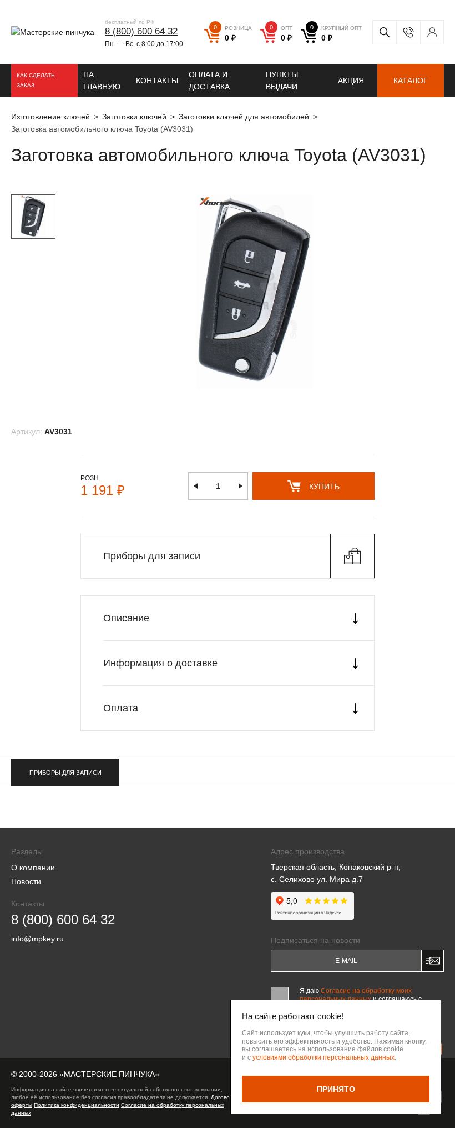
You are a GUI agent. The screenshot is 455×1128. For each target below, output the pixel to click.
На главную (101, 80)
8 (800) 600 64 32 (141, 31)
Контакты (157, 80)
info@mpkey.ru (37, 938)
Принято (336, 1089)
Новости (26, 881)
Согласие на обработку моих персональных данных (356, 994)
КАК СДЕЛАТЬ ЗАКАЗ (36, 80)
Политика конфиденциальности (76, 1105)
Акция (351, 80)
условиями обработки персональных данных (323, 1057)
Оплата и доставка (209, 80)
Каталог (410, 80)
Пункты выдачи (282, 80)
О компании (33, 867)
